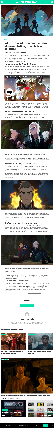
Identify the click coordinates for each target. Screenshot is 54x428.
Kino (5, 334)
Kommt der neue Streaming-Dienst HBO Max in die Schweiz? (41, 414)
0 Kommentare (23, 52)
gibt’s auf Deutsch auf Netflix (34, 293)
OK (45, 425)
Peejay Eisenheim (9, 52)
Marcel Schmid (32, 356)
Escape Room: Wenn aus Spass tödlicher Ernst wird (39, 352)
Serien (6, 39)
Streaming (35, 297)
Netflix (15, 60)
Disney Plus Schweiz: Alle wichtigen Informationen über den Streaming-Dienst (12, 414)
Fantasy (21, 297)
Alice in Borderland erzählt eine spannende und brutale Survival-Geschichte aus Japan (25, 395)
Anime (18, 297)
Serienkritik (30, 297)
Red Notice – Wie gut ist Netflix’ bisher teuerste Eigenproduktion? (12, 352)
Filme (3, 334)
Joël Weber (5, 356)
